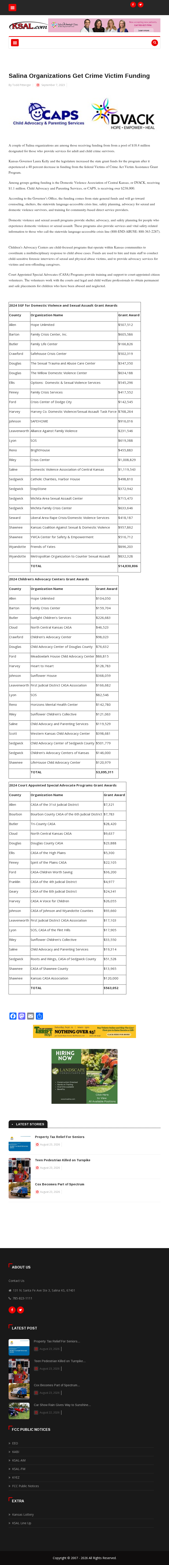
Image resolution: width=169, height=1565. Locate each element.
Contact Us (16, 1281)
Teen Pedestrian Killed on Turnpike (62, 1160)
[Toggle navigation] (12, 7)
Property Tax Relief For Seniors (59, 1137)
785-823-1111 (22, 1298)
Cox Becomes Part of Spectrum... (57, 1385)
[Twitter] (140, 4)
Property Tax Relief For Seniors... (57, 1341)
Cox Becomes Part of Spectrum (59, 1184)
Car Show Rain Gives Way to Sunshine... (62, 1405)
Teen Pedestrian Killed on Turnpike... (60, 1361)
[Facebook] (133, 4)
